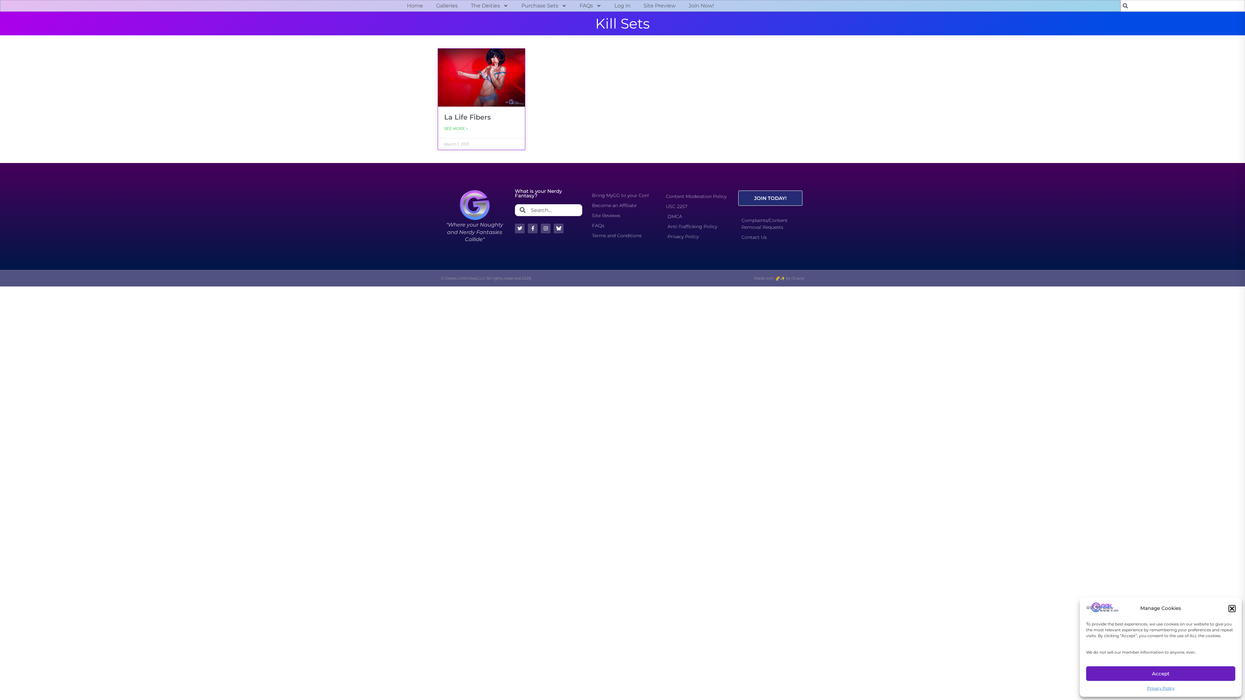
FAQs (586, 6)
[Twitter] (520, 228)
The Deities (485, 6)
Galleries (447, 6)
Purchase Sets (539, 6)
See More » (456, 128)
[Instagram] (546, 228)
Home (415, 6)
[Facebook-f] (533, 228)
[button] (1232, 608)
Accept (1160, 674)
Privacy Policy (1161, 688)
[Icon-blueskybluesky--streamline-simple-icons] (558, 228)
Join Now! (701, 6)
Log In (622, 6)
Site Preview (660, 6)
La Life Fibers (467, 117)
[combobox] (1182, 5)
